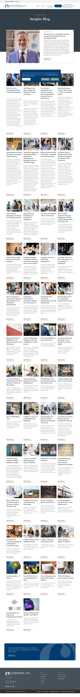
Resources (40, 14)
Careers (42, 682)
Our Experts (43, 676)
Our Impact (43, 678)
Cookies (63, 691)
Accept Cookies (54, 79)
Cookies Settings (26, 79)
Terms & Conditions (55, 691)
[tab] (39, 691)
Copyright (45, 691)
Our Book (42, 680)
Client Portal (67, 6)
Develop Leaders (62, 676)
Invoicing (72, 695)
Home (35, 14)
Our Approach (43, 674)
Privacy (39, 691)
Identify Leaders (61, 674)
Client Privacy (71, 691)
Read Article (47, 58)
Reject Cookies (45, 79)
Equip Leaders (61, 678)
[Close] (59, 71)
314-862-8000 (8, 677)
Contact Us (58, 6)
